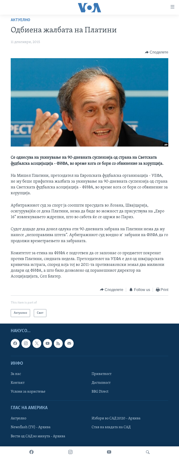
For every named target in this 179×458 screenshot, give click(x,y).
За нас (16, 374)
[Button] (157, 52)
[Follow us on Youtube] (47, 343)
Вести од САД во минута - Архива (38, 436)
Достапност (101, 383)
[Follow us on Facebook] (15, 343)
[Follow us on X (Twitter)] (36, 343)
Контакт (17, 383)
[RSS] (58, 343)
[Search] (148, 452)
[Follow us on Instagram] (25, 343)
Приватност (101, 374)
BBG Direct (100, 392)
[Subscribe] (69, 343)
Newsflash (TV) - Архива (31, 427)
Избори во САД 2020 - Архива (116, 419)
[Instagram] (70, 452)
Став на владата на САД (111, 427)
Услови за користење (28, 392)
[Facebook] (31, 452)
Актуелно (20, 20)
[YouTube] (109, 452)
